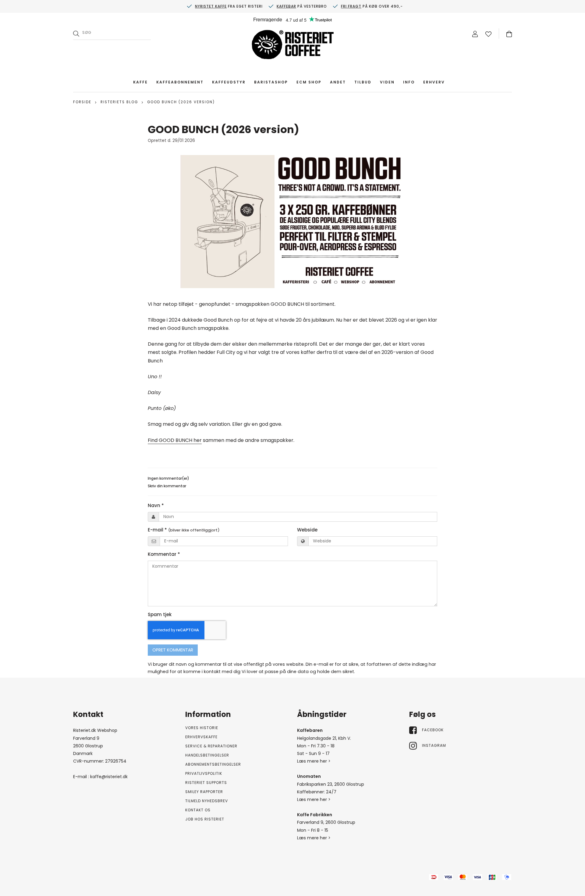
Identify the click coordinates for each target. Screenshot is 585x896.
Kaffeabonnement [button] (180, 82)
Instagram (434, 745)
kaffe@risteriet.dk (109, 777)
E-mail (184, 530)
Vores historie (201, 727)
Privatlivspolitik (203, 773)
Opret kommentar (172, 650)
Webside (307, 530)
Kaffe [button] (140, 82)
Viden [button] (387, 82)
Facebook (433, 729)
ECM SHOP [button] (308, 82)
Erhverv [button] (434, 82)
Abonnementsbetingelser (213, 764)
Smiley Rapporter (204, 791)
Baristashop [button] (271, 82)
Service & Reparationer (211, 746)
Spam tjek (160, 614)
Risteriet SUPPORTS (206, 782)
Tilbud (362, 82)
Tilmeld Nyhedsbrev (206, 800)
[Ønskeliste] (488, 33)
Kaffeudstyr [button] (229, 82)
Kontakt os (198, 810)
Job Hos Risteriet (204, 819)
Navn (156, 505)
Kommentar (164, 554)
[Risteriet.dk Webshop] (292, 46)
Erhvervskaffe (201, 736)
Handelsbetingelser (207, 755)
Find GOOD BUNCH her (175, 440)
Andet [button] (338, 82)
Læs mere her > (314, 761)
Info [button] (409, 82)
